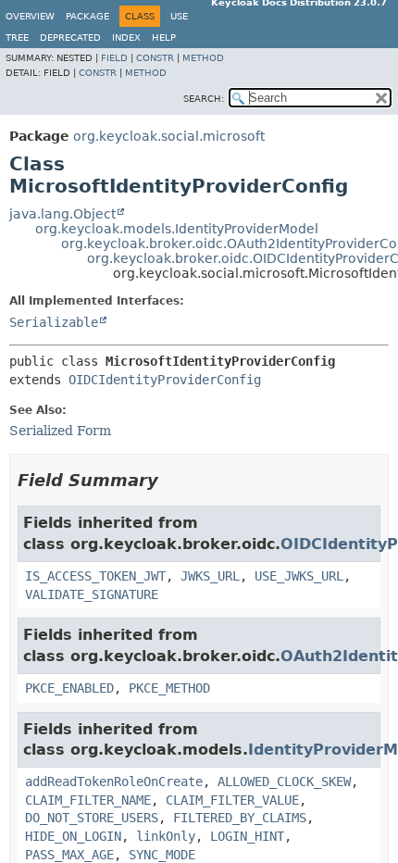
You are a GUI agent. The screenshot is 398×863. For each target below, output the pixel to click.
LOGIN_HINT (247, 836)
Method (203, 58)
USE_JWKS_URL (299, 576)
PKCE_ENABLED (69, 688)
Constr (155, 58)
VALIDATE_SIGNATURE (91, 594)
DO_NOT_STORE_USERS (91, 817)
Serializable (53, 322)
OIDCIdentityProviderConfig (164, 379)
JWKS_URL (210, 576)
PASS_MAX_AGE (69, 854)
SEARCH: (203, 99)
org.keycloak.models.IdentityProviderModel (176, 228)
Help (164, 37)
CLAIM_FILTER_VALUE (232, 800)
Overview (30, 16)
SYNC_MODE (162, 854)
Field (114, 58)
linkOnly (165, 836)
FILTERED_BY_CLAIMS (239, 817)
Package (87, 16)
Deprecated (70, 37)
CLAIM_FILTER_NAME (88, 800)
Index (126, 37)
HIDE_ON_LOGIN (73, 836)
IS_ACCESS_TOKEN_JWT (95, 576)
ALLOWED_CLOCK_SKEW (284, 781)
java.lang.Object (62, 213)
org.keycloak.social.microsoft (169, 136)
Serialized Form (60, 430)
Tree (17, 37)
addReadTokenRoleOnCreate (114, 781)
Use (179, 16)
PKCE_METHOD (169, 688)
